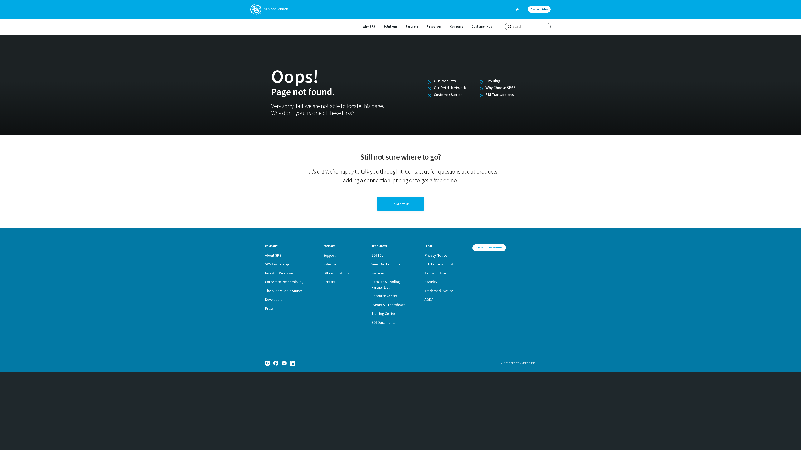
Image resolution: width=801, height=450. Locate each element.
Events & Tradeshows (388, 304)
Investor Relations (279, 273)
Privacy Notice (435, 255)
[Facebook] (275, 363)
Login (516, 9)
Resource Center (384, 295)
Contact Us (401, 203)
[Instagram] (267, 363)
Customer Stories (448, 94)
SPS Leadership (277, 264)
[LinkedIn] (292, 363)
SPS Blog (492, 80)
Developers (273, 299)
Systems (378, 273)
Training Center (383, 313)
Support (329, 255)
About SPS (273, 255)
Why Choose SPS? (500, 87)
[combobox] (528, 26)
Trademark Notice (438, 290)
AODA (428, 299)
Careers (329, 281)
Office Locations (336, 273)
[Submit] (510, 26)
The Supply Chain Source (284, 290)
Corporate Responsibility (284, 281)
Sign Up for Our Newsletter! (489, 247)
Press (269, 308)
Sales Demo (332, 264)
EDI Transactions (499, 94)
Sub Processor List (438, 264)
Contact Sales (539, 9)
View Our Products (385, 264)
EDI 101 (377, 255)
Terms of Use (435, 273)
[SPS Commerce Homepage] (269, 9)
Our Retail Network (450, 87)
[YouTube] (284, 363)
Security (430, 281)
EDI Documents (383, 322)
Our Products (445, 80)
